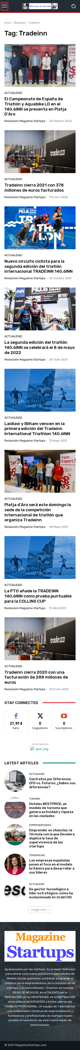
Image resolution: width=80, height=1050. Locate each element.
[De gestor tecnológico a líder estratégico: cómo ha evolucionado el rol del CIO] (15, 891)
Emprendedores (40, 825)
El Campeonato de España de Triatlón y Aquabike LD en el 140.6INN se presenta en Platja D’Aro (35, 106)
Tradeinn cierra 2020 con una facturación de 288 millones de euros (36, 677)
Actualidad (13, 92)
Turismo (34, 799)
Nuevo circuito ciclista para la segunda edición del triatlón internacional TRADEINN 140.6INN (38, 266)
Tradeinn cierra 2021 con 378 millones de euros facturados (34, 187)
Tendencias (37, 855)
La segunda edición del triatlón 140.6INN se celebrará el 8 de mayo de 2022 (39, 347)
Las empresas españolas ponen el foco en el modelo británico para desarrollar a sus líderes (51, 866)
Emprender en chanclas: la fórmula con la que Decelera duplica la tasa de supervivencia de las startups (52, 838)
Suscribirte (64, 713)
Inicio (7, 23)
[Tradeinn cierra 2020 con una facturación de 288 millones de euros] (40, 638)
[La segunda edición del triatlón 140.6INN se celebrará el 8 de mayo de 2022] (40, 308)
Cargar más (38, 910)
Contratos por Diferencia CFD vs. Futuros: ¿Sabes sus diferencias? (52, 783)
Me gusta (16, 713)
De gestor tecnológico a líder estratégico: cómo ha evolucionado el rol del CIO (51, 893)
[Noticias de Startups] (40, 6)
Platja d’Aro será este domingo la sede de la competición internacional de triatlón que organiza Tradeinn (37, 512)
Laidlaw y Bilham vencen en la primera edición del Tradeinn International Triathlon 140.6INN (37, 428)
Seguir (40, 713)
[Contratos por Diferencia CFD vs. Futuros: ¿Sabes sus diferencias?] (15, 781)
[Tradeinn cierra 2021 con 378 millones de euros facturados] (40, 151)
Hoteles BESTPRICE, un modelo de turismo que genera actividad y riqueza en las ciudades (51, 810)
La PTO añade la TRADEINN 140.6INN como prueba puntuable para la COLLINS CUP (38, 596)
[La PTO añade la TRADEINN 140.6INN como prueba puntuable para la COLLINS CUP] (40, 557)
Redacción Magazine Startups (25, 121)
